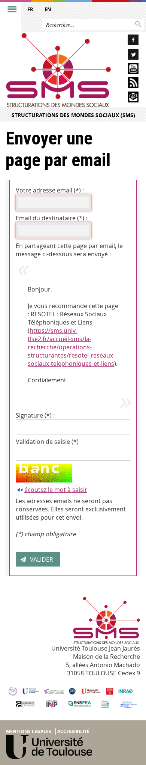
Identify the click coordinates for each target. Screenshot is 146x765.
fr (30, 9)
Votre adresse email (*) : (50, 190)
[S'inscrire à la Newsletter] (128, 98)
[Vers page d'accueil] (58, 70)
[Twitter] (128, 55)
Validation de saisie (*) (47, 441)
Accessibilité (73, 731)
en (48, 9)
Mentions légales (28, 731)
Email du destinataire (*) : (51, 218)
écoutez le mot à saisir (55, 489)
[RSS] (128, 83)
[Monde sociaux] (128, 69)
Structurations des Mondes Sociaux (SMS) (73, 115)
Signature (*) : (35, 415)
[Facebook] (128, 41)
